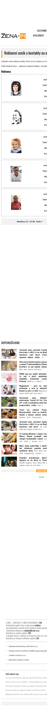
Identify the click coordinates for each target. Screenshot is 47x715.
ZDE (40, 622)
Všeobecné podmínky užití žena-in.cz (23, 646)
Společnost (38, 35)
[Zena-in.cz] (15, 36)
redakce (37, 625)
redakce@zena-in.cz (31, 630)
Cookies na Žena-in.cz (17, 655)
